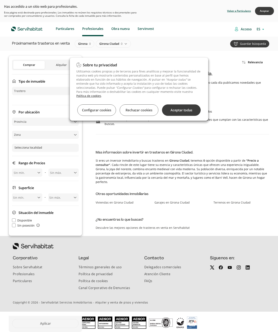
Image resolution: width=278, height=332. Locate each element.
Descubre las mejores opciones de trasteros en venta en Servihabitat (143, 228)
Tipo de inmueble (32, 81)
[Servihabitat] (20, 28)
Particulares (65, 28)
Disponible (24, 220)
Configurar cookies (96, 110)
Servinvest (146, 28)
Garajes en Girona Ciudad (172, 202)
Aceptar (264, 11)
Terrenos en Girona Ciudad (232, 202)
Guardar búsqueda (253, 44)
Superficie (26, 188)
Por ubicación (29, 112)
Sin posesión (26, 225)
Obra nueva (120, 28)
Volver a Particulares (239, 11)
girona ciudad (111, 44)
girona (84, 44)
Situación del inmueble (36, 212)
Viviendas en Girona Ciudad (115, 202)
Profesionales (92, 28)
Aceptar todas (181, 110)
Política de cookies (88, 96)
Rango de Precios (32, 163)
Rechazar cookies (139, 110)
